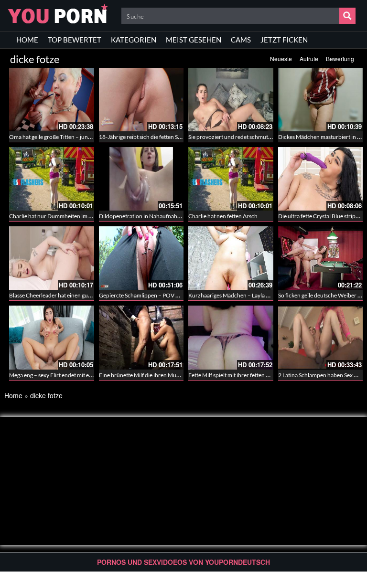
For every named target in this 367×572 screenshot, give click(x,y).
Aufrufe (309, 58)
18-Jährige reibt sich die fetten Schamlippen (153, 136)
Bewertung (340, 58)
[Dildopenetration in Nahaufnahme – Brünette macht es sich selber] (141, 179)
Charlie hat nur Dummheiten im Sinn (54, 216)
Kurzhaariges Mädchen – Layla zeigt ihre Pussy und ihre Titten (265, 295)
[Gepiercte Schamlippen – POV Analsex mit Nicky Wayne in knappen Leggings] (141, 258)
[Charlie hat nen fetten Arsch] (230, 179)
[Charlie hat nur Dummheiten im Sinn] (51, 179)
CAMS (241, 39)
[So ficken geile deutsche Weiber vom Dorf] (320, 258)
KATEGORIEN (133, 39)
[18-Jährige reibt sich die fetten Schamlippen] (141, 99)
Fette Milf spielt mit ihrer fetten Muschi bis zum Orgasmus (259, 375)
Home (13, 395)
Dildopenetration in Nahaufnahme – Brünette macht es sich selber (181, 216)
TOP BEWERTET (74, 39)
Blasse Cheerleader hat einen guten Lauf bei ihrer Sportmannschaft (91, 295)
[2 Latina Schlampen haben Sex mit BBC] (320, 337)
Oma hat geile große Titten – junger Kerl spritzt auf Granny (81, 136)
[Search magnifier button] (347, 16)
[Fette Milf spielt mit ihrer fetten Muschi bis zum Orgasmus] (230, 337)
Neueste (281, 58)
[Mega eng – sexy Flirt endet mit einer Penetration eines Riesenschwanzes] (51, 337)
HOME (27, 39)
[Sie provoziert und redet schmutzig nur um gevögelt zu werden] (230, 99)
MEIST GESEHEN (193, 39)
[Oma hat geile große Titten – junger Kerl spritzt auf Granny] (51, 99)
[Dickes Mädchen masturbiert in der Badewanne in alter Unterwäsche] (320, 99)
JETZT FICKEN (284, 39)
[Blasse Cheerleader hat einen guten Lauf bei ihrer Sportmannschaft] (51, 258)
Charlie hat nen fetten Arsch (223, 216)
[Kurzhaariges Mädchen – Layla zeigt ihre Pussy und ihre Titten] (230, 258)
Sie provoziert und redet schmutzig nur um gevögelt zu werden (266, 136)
